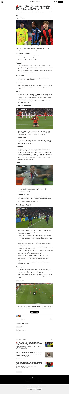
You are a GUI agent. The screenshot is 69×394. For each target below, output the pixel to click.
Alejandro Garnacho (22, 101)
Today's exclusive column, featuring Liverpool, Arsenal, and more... (27, 356)
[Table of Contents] (1, 197)
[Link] (15, 53)
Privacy (35, 386)
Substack (29, 391)
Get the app (39, 389)
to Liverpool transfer (28, 157)
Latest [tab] (20, 339)
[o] (34, 118)
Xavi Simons (20, 149)
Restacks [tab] (22, 326)
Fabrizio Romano (24, 348)
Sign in (66, 1)
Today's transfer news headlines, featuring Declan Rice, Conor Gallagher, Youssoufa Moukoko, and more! (28, 347)
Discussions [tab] (24, 339)
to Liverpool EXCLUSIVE (29, 149)
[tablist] (20, 327)
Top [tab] (17, 339)
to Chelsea (29, 101)
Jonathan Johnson (25, 367)
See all (18, 371)
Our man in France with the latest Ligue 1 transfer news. (26, 366)
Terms (38, 386)
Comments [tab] (18, 326)
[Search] (54, 2)
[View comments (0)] (21, 18)
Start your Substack (31, 389)
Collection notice (43, 386)
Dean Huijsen (21, 70)
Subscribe (61, 1)
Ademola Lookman (22, 247)
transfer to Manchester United (32, 247)
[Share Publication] (57, 2)
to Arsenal (26, 70)
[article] (34, 346)
